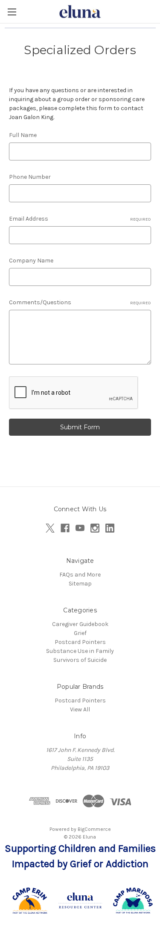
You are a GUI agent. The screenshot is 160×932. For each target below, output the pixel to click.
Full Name (23, 135)
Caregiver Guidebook (80, 624)
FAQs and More (80, 574)
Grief (80, 633)
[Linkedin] (109, 528)
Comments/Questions (80, 302)
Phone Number (30, 177)
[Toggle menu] (11, 11)
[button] (80, 900)
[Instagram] (94, 528)
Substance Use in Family (80, 651)
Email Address (80, 218)
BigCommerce (94, 829)
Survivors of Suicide (80, 660)
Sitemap (80, 583)
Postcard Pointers (80, 642)
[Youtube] (80, 528)
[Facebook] (65, 528)
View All (80, 709)
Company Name (31, 260)
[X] (50, 528)
